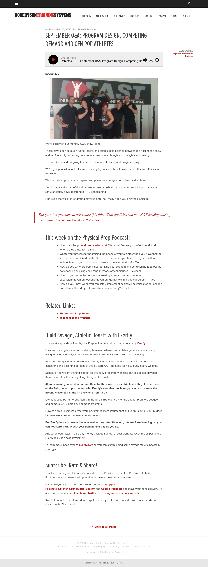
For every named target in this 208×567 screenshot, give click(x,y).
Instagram (91, 552)
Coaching (149, 16)
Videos (174, 16)
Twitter (118, 552)
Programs (134, 16)
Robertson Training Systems (98, 543)
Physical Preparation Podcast (183, 54)
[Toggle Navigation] (17, 3)
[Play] (54, 59)
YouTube (101, 552)
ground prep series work (92, 245)
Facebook (110, 552)
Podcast (162, 16)
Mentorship (119, 16)
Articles (186, 16)
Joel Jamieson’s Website (75, 317)
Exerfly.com (86, 445)
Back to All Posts (105, 526)
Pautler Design (117, 563)
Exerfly (141, 343)
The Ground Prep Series (74, 313)
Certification (102, 16)
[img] (157, 60)
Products (86, 16)
